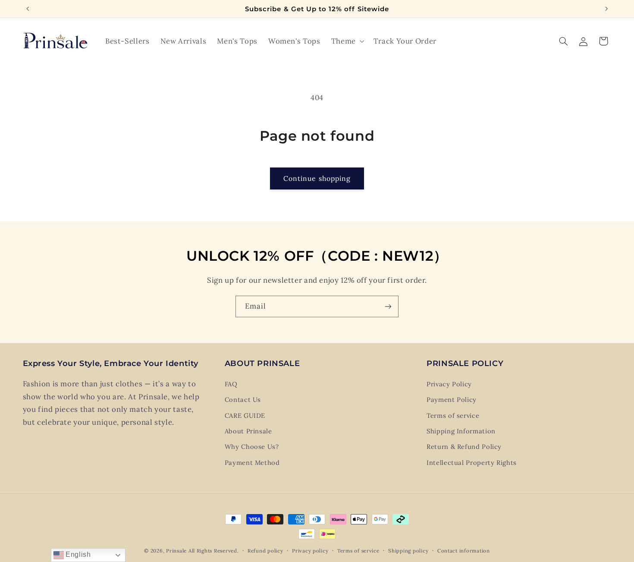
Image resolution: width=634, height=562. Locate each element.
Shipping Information (461, 431)
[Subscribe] (388, 306)
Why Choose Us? (252, 446)
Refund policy (265, 550)
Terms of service (453, 415)
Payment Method (252, 462)
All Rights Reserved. (213, 550)
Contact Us (243, 399)
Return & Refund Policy (464, 446)
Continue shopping (317, 178)
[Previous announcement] (27, 8)
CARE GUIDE (245, 415)
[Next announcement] (606, 8)
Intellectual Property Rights (472, 462)
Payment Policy (452, 399)
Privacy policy (310, 550)
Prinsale (176, 550)
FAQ (231, 384)
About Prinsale (248, 431)
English (77, 554)
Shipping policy (408, 550)
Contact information (463, 550)
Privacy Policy (449, 384)
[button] (347, 41)
